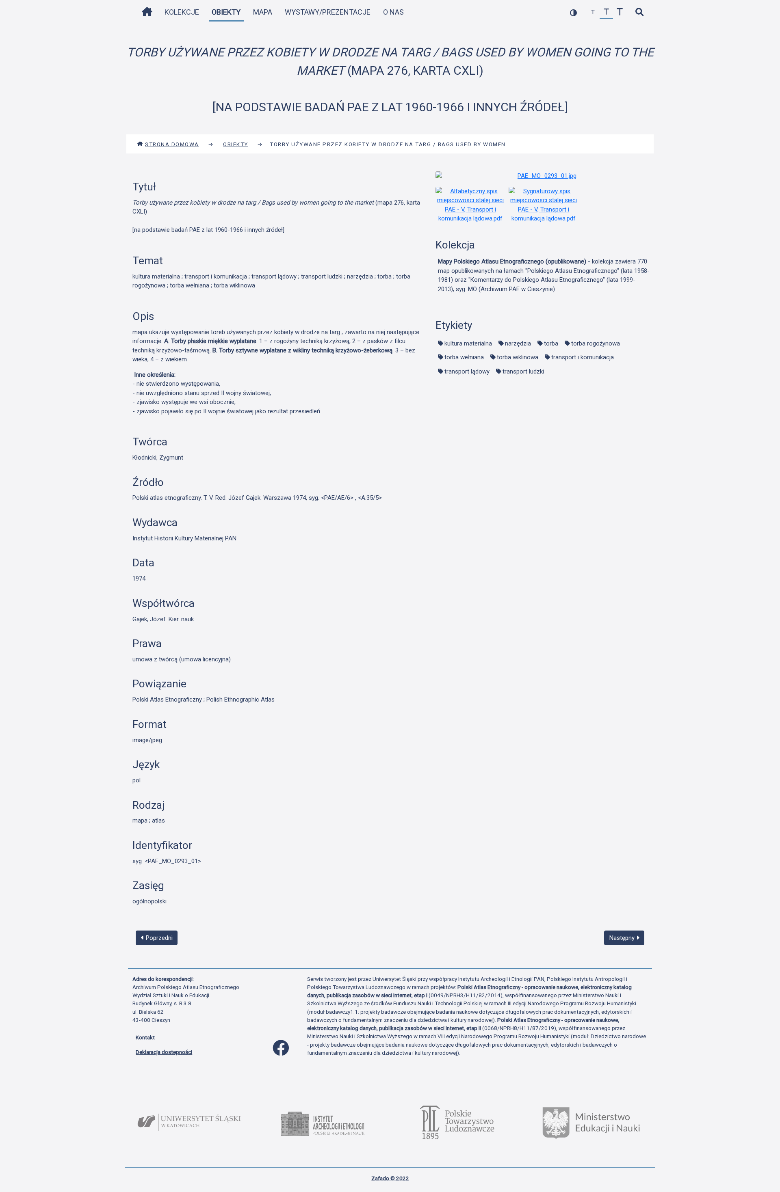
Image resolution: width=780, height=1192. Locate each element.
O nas (393, 12)
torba (551, 343)
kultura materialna (468, 343)
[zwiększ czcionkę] (619, 12)
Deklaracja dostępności (164, 1052)
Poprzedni (158, 938)
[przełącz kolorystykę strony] (573, 12)
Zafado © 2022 (390, 1178)
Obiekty (226, 12)
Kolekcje (182, 12)
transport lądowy (467, 371)
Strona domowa (172, 144)
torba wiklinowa (517, 357)
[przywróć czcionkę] (606, 12)
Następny (622, 938)
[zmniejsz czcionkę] (593, 12)
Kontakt (145, 1037)
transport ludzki (523, 371)
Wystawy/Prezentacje (327, 12)
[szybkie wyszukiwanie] (639, 12)
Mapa (262, 12)
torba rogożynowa (595, 343)
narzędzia (518, 343)
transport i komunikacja (582, 357)
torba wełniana (464, 357)
